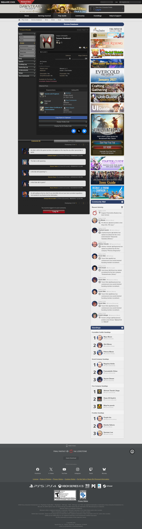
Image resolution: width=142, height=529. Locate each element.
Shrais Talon (54, 166)
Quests (21, 61)
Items (20, 34)
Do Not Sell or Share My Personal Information (93, 479)
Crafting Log (23, 64)
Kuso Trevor (54, 188)
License (35, 479)
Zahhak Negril (51, 155)
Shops (21, 73)
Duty (20, 58)
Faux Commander (71, 100)
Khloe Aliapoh (70, 108)
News (52, 473)
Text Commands (24, 76)
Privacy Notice (58, 479)
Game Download (71, 458)
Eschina (68, 93)
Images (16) (71, 141)
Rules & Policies (45, 479)
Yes (54, 79)
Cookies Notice (70, 479)
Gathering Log (23, 67)
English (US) (125, 2)
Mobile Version (72, 445)
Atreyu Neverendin (50, 198)
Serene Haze (52, 177)
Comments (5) (35, 141)
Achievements (23, 70)
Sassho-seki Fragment (52, 94)
